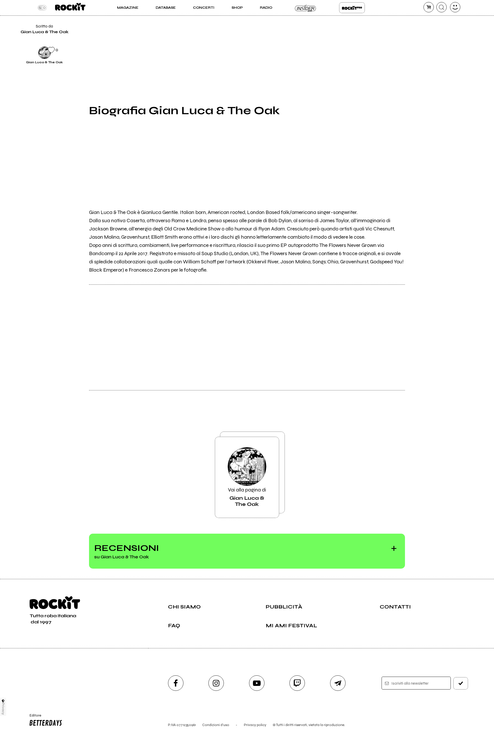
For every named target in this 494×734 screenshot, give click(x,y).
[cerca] (441, 7)
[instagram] (216, 683)
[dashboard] (455, 7)
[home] (70, 7)
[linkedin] (417, 34)
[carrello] (429, 7)
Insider (306, 8)
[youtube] (256, 683)
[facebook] (417, 17)
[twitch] (297, 683)
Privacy (3, 709)
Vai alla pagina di (247, 497)
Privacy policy (255, 725)
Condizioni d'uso (215, 725)
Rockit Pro (352, 7)
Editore (33, 717)
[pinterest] (417, 52)
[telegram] (338, 683)
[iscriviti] (460, 683)
